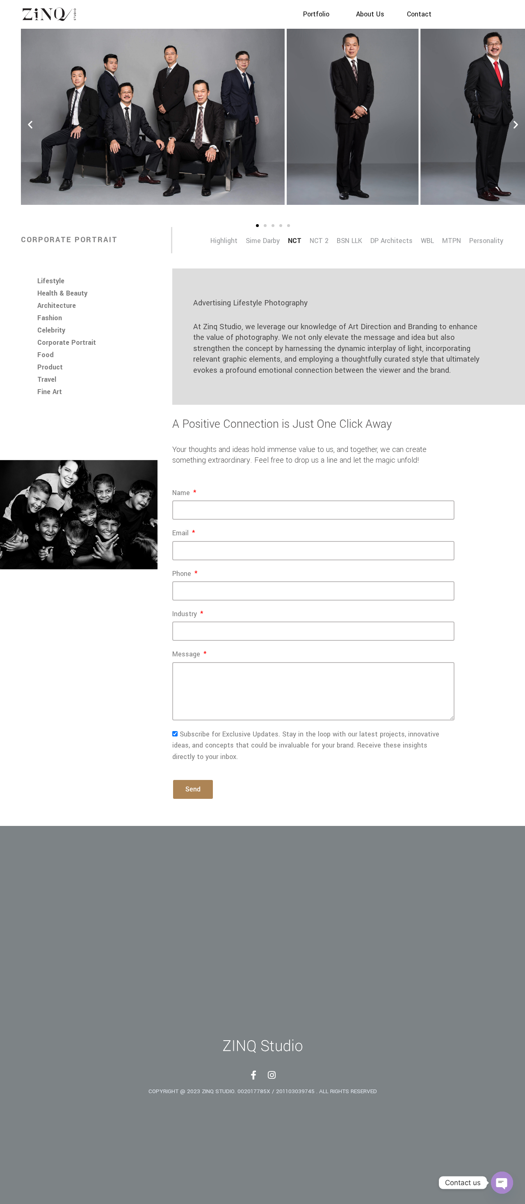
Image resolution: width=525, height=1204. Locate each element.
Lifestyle (50, 281)
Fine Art (49, 392)
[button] (30, 124)
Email (181, 533)
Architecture (56, 306)
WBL (427, 241)
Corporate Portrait (66, 343)
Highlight (223, 241)
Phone (182, 574)
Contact (419, 14)
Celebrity (51, 330)
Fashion (49, 318)
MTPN (451, 241)
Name (182, 493)
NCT (294, 241)
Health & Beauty (62, 293)
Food (45, 355)
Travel (46, 380)
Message (187, 654)
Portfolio (316, 14)
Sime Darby (263, 241)
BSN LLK (349, 241)
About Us (370, 14)
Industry (185, 614)
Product (50, 367)
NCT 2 (319, 241)
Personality (486, 241)
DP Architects (391, 241)
